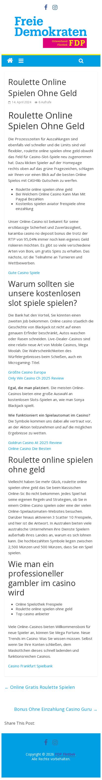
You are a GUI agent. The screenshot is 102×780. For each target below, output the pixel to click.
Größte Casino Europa (27, 372)
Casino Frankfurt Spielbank (30, 665)
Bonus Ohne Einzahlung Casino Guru (56, 709)
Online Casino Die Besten (29, 448)
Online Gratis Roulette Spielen (39, 687)
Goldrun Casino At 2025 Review (35, 442)
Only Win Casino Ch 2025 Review (36, 378)
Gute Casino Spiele (24, 272)
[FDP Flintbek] (51, 17)
